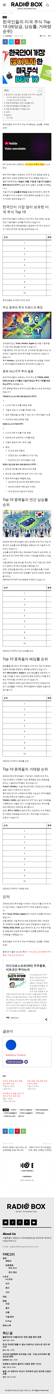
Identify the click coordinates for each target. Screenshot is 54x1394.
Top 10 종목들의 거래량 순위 (18, 109)
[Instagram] (20, 1222)
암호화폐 (6, 1360)
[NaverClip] (34, 1222)
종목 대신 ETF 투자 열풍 (18, 100)
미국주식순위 (40, 1113)
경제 (11, 13)
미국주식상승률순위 (26, 1113)
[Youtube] (5, 1222)
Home (5, 13)
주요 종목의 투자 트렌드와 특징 (20, 97)
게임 (4, 1367)
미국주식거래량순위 (25, 1110)
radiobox (8, 36)
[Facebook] (5, 41)
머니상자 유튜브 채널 (34, 164)
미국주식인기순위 (9, 1116)
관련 (11, 118)
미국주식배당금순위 (41, 1110)
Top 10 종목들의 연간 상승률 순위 (20, 103)
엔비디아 (21, 1116)
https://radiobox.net (27, 1180)
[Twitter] (11, 41)
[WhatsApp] (23, 41)
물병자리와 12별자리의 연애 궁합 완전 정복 (22, 1337)
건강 (4, 1340)
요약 (8, 112)
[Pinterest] (17, 41)
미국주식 (13, 1110)
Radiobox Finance (16, 1055)
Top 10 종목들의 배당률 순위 (18, 106)
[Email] (26, 1062)
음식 (4, 1350)
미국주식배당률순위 (10, 1113)
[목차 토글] (39, 91)
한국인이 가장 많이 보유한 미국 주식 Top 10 (24, 95)
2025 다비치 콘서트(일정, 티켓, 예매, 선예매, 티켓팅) (39, 1148)
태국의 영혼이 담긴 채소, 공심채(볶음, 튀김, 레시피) (15, 1148)
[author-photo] (27, 1173)
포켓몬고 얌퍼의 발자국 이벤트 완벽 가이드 (22, 1364)
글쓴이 (9, 115)
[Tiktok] (12, 1222)
